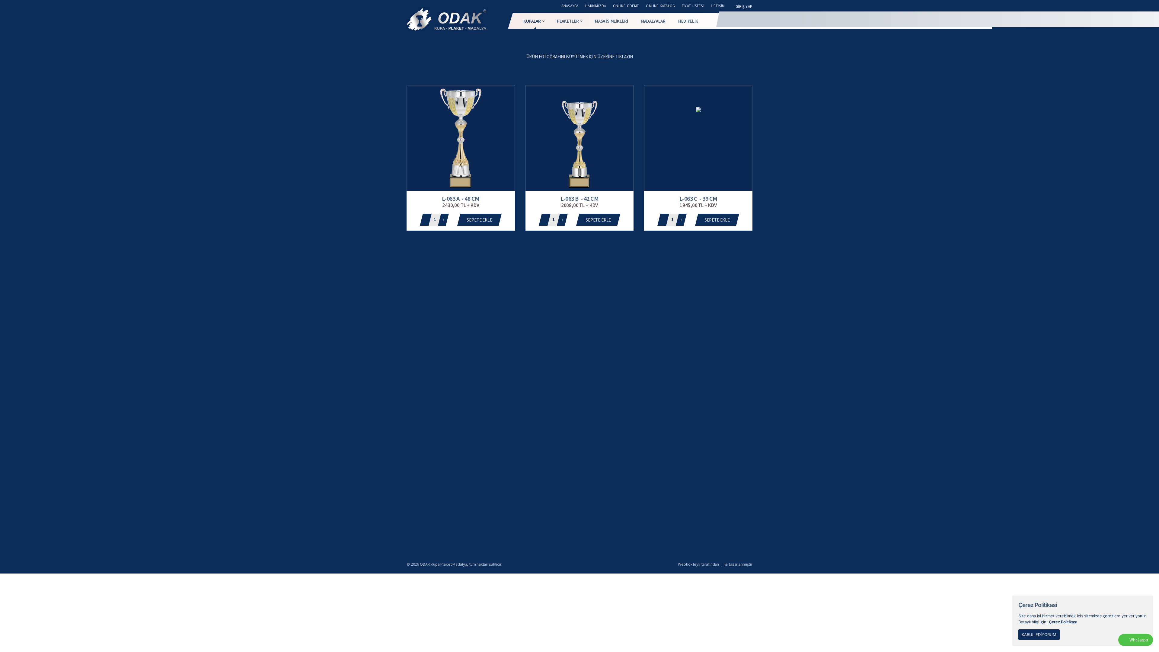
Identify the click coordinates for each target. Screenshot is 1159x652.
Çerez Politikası (1063, 621)
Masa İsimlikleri (611, 21)
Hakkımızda (595, 6)
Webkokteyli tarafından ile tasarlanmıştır (715, 564)
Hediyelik (688, 21)
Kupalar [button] (532, 21)
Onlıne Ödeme (626, 6)
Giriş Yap (744, 6)
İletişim (718, 6)
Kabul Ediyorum (1039, 634)
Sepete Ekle (479, 220)
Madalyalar (653, 21)
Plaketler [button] (568, 21)
